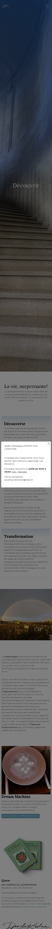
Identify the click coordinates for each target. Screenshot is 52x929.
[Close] (48, 443)
